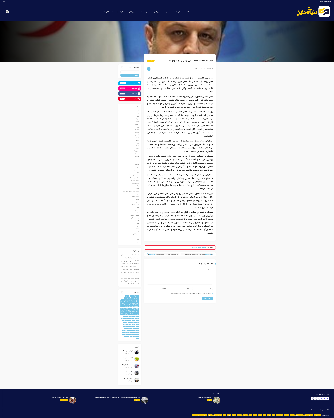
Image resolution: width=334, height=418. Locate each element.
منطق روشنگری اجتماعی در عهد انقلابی (60, 397)
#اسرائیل (136, 296)
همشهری (127, 336)
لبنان (138, 231)
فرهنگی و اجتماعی (134, 215)
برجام (134, 320)
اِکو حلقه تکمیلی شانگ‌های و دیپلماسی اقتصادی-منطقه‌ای (167, 254)
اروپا (138, 127)
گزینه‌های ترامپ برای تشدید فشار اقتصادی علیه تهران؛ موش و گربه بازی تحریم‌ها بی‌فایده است (129, 281)
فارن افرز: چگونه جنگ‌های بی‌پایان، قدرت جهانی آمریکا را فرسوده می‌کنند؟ (127, 351)
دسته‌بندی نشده (135, 180)
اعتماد (125, 316)
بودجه (204, 247)
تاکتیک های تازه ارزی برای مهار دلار (205, 397)
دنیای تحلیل (136, 328)
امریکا (127, 318)
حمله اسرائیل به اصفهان (133, 175)
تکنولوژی (137, 164)
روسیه (137, 188)
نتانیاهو (131, 336)
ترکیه (138, 162)
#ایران (132, 296)
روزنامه (137, 186)
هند (138, 239)
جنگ (125, 324)
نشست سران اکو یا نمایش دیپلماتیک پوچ (195, 254)
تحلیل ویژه (136, 156)
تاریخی (137, 148)
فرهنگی (137, 213)
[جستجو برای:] (129, 71)
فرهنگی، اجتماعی (135, 218)
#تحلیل (127, 296)
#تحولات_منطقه (135, 298)
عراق (138, 207)
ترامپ (125, 322)
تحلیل (137, 322)
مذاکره (137, 334)
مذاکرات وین (125, 332)
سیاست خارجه (135, 197)
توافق (134, 324)
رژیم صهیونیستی (135, 183)
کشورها (137, 229)
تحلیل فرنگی (132, 12)
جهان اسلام (136, 167)
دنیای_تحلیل (126, 326)
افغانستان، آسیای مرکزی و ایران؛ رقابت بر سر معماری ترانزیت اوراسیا (127, 358)
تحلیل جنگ (178, 12)
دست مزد (194, 247)
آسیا (138, 114)
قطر (138, 226)
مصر (138, 237)
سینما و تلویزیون (135, 205)
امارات (137, 138)
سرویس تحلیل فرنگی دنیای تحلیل (131, 191)
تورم (199, 247)
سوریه (137, 194)
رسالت (130, 328)
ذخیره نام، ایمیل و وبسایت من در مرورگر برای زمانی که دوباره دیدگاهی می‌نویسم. (190, 293)
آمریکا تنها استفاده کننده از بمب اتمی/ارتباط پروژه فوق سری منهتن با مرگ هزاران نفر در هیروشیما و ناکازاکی (117, 397)
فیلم (138, 223)
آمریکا (137, 119)
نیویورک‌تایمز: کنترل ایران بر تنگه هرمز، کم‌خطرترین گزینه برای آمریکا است (127, 365)
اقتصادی (137, 132)
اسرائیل (129, 316)
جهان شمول (136, 170)
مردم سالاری (131, 334)
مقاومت (136, 336)
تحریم (124, 320)
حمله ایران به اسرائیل (134, 178)
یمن (138, 242)
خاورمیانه (133, 326)
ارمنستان (137, 124)
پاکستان (137, 146)
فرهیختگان (136, 332)
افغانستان (136, 130)
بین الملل (156, 12)
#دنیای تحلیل (127, 298)
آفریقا (138, 116)
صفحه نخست (188, 12)
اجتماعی (137, 122)
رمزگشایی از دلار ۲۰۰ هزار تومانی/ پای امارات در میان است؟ (127, 372)
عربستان (137, 210)
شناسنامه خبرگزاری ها (110, 12)
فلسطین (137, 221)
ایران (137, 320)
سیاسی (137, 199)
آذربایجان (137, 111)
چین (138, 172)
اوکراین (122, 318)
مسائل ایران (168, 12)
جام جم (129, 324)
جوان (137, 326)
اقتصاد (137, 318)
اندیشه (121, 12)
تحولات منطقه (144, 12)
